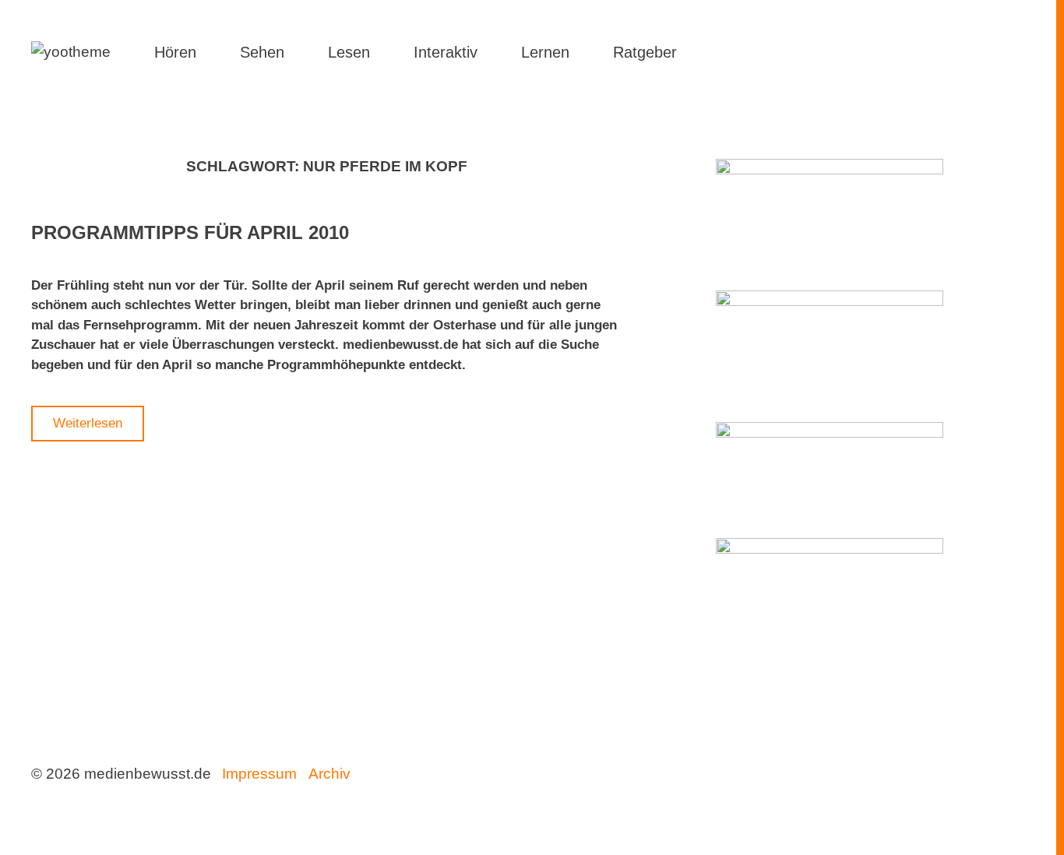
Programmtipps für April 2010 (190, 232)
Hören (175, 52)
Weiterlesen (87, 423)
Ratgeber (645, 52)
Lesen (349, 52)
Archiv (329, 773)
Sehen (262, 52)
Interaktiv (445, 52)
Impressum (259, 773)
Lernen (545, 52)
